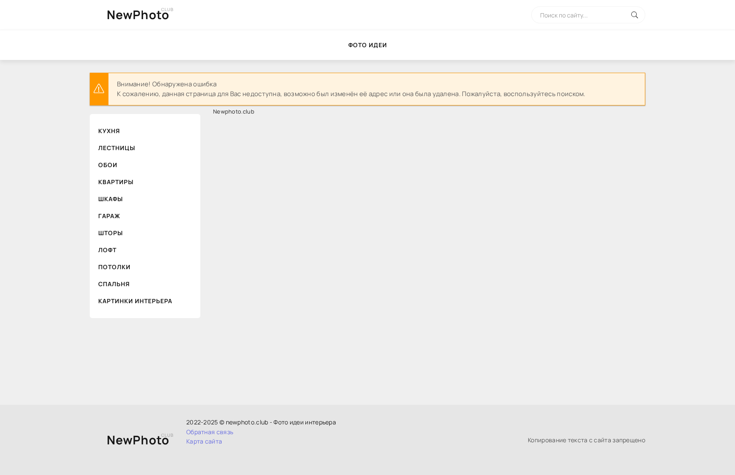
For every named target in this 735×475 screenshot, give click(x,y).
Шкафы (110, 199)
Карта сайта (204, 441)
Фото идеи (367, 45)
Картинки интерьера (135, 301)
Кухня (109, 131)
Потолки (114, 267)
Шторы (110, 233)
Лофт (107, 250)
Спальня (114, 284)
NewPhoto (138, 14)
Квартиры (116, 182)
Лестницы (116, 148)
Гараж (109, 216)
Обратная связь (209, 432)
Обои (107, 165)
